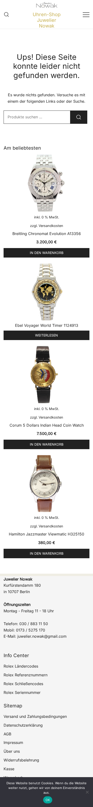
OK (48, 800)
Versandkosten (51, 226)
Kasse (9, 768)
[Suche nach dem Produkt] (78, 117)
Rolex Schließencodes (23, 683)
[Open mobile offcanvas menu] (86, 14)
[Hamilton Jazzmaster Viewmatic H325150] (46, 483)
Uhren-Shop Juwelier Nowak (47, 20)
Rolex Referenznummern (25, 675)
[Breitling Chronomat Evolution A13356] (46, 183)
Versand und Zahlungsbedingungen (35, 716)
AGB (7, 734)
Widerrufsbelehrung (21, 760)
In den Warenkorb (46, 253)
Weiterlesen (46, 335)
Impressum (13, 742)
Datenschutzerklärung (23, 725)
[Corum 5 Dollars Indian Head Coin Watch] (46, 374)
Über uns (12, 751)
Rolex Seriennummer (22, 692)
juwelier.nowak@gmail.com (42, 636)
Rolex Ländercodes (21, 666)
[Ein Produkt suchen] (7, 14)
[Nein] (87, 792)
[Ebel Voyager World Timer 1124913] (46, 291)
